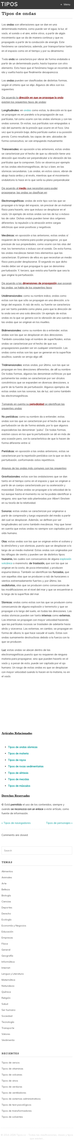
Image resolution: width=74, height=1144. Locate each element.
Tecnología (8, 1022)
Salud (5, 1003)
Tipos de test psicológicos (16, 1104)
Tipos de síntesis (18, 772)
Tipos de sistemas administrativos (21, 1098)
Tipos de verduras (12, 1086)
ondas (27, 110)
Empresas (7, 937)
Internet (6, 967)
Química (6, 991)
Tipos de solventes (12, 1116)
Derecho (6, 913)
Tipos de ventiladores (14, 1092)
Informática (8, 961)
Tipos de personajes (58, 823)
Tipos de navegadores (17, 823)
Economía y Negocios (14, 925)
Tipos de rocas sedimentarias (26, 766)
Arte (4, 883)
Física (5, 943)
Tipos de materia (18, 753)
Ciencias (6, 901)
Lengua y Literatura (13, 973)
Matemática (8, 979)
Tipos (9, 4)
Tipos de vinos (10, 1080)
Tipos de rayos (17, 760)
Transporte (8, 1028)
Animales (7, 877)
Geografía (7, 955)
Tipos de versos (11, 1062)
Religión (6, 997)
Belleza (6, 889)
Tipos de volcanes (12, 1074)
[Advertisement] (27, 704)
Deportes (7, 907)
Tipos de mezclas (18, 779)
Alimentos (7, 871)
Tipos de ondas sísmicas (23, 747)
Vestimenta (8, 1040)
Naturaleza (8, 985)
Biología (6, 895)
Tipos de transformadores (17, 1110)
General (6, 949)
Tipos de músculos (19, 785)
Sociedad (7, 1016)
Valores (6, 1034)
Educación (7, 931)
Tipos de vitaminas (12, 1068)
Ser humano (8, 1009)
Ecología (6, 919)
